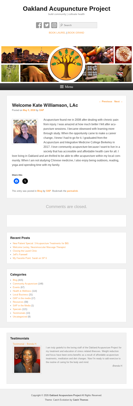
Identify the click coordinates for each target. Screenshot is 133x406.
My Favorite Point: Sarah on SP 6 (30, 258)
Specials (17, 309)
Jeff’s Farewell (20, 254)
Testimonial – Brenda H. (25, 344)
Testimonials (19, 313)
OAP (41, 110)
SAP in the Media (21, 305)
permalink (72, 191)
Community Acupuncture (25, 283)
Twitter (47, 25)
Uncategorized (20, 316)
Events (16, 287)
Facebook (39, 25)
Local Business (20, 294)
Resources (18, 302)
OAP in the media (22, 298)
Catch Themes (80, 400)
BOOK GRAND (76, 32)
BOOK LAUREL (57, 32)
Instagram (54, 25)
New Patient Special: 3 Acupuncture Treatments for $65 (41, 243)
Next (118, 101)
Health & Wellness (22, 291)
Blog (39, 191)
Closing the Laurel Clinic (25, 251)
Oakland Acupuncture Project (66, 8)
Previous (105, 101)
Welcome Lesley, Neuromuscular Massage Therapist (39, 247)
